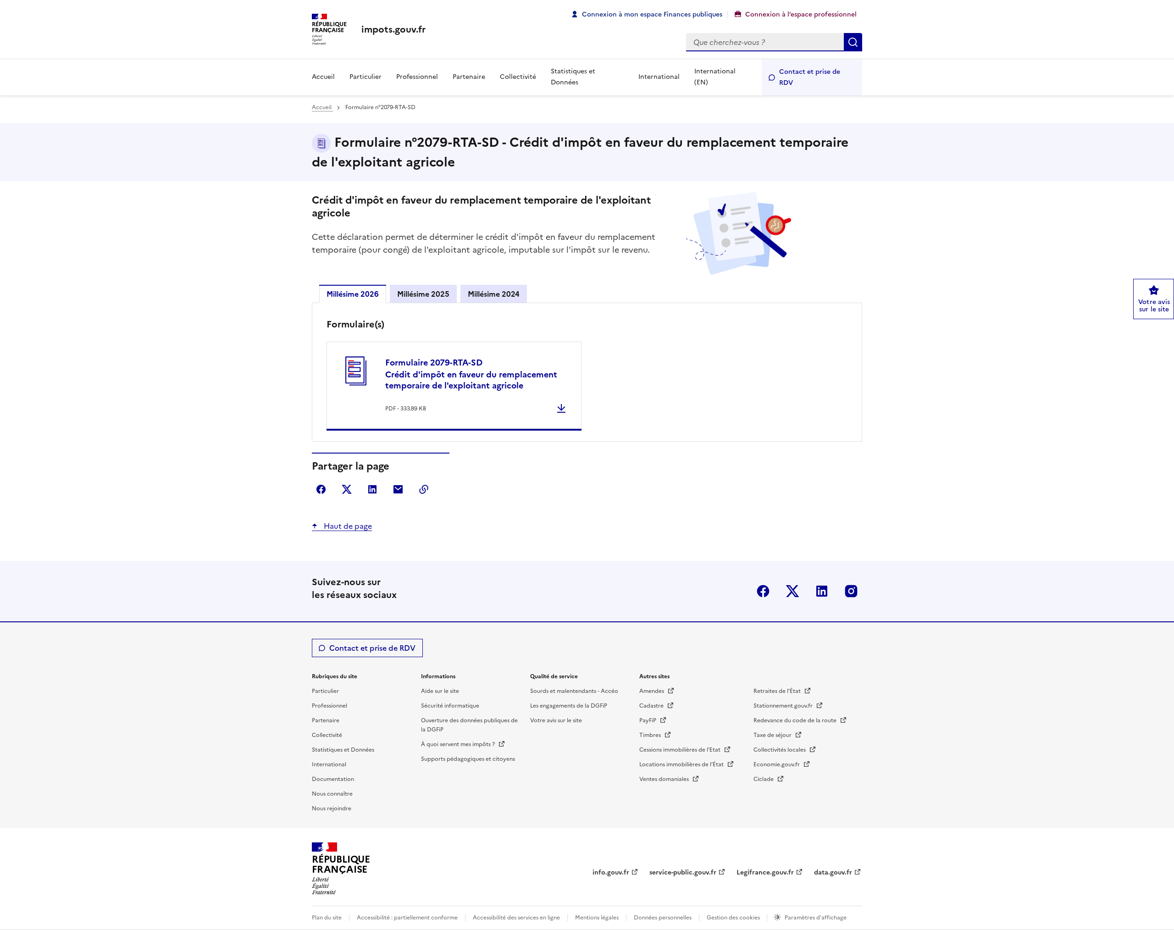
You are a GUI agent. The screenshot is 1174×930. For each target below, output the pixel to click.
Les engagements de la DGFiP (568, 706)
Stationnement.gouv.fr (783, 706)
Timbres (650, 735)
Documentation (333, 779)
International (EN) (715, 76)
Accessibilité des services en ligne (516, 917)
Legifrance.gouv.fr (765, 872)
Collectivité (518, 77)
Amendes (652, 691)
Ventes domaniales (664, 779)
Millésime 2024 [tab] (494, 293)
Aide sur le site (440, 691)
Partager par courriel (398, 489)
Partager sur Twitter (347, 489)
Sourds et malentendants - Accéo (574, 691)
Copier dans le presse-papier (424, 489)
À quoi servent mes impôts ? (458, 744)
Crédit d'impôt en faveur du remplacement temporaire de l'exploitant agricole (471, 374)
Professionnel (417, 77)
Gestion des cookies (734, 917)
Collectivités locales (780, 750)
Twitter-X (792, 591)
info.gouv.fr (611, 872)
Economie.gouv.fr (777, 764)
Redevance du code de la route (795, 720)
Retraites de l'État (777, 691)
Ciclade (764, 779)
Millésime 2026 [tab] (353, 293)
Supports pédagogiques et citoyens (468, 759)
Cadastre (652, 706)
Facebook (763, 591)
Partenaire (469, 77)
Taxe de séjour (773, 735)
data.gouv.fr (833, 872)
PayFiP (648, 720)
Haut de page (347, 525)
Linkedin (822, 591)
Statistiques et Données (573, 76)
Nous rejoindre (331, 808)
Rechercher (853, 42)
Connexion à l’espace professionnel (801, 14)
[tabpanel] (587, 374)
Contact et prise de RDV (809, 77)
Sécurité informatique (450, 706)
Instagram (851, 591)
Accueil (323, 77)
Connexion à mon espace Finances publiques (652, 14)
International (659, 77)
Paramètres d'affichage (816, 917)
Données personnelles (663, 917)
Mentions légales (597, 917)
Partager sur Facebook (321, 489)
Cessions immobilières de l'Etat (680, 750)
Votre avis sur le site (556, 720)
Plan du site (327, 917)
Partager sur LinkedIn (372, 489)
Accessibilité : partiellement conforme (407, 917)
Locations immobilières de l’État (682, 764)
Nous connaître (332, 794)
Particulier (365, 77)
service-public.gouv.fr (682, 872)
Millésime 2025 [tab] (423, 293)
